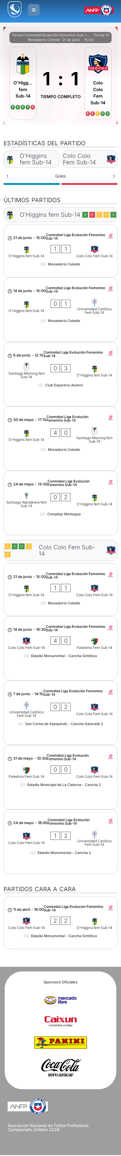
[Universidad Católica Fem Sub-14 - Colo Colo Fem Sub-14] (60, 713)
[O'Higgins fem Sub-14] (22, 83)
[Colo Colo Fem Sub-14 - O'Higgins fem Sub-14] (60, 922)
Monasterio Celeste (44, 39)
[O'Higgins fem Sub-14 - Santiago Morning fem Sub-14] (60, 438)
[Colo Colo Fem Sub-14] (98, 83)
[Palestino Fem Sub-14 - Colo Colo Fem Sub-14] (60, 777)
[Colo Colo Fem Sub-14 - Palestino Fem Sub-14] (60, 648)
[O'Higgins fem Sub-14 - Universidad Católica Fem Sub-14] (60, 309)
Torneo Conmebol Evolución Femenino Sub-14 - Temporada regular (51, 35)
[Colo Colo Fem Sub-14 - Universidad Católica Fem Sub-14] (60, 841)
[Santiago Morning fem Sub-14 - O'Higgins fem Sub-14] (60, 374)
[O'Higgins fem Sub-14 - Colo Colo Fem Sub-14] (60, 250)
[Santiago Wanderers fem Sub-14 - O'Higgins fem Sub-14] (60, 503)
